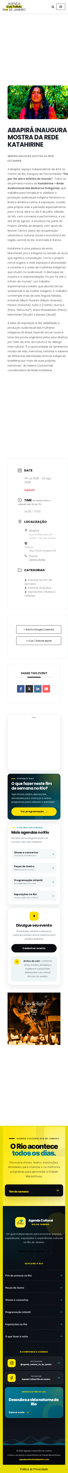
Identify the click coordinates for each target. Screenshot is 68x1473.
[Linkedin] (38, 689)
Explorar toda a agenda (31, 1251)
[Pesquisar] (53, 6)
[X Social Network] (29, 689)
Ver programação (34, 811)
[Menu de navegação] (60, 7)
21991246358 (37, 560)
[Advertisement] (34, 50)
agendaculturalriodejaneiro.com (34, 1459)
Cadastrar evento (34, 948)
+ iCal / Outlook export (39, 640)
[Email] (46, 689)
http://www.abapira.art (42, 550)
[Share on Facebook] (21, 689)
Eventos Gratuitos (39, 588)
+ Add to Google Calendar (38, 629)
